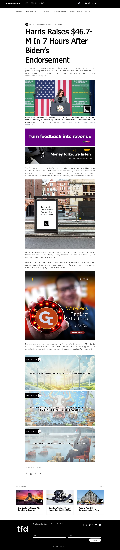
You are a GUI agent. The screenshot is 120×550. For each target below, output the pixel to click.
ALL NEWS (19, 11)
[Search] (104, 4)
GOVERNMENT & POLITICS (33, 11)
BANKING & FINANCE (76, 11)
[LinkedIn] (86, 3)
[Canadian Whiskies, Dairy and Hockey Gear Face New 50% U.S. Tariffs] (60, 497)
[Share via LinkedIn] (35, 474)
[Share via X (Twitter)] (31, 474)
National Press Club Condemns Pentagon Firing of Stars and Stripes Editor (90, 509)
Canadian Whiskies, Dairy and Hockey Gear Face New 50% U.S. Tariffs (59, 509)
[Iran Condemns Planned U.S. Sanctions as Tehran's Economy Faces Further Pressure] (29, 497)
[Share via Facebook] (26, 474)
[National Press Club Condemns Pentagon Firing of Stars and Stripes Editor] (90, 497)
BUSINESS (47, 11)
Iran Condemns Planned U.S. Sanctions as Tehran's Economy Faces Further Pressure (29, 509)
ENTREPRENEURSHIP (60, 11)
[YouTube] (95, 3)
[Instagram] (89, 3)
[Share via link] (40, 474)
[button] (102, 11)
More (86, 11)
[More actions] (93, 24)
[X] (92, 3)
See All (102, 486)
